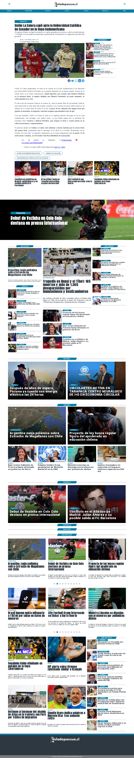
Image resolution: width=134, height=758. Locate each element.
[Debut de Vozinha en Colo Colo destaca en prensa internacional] (96, 252)
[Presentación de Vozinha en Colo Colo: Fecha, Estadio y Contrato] (12, 293)
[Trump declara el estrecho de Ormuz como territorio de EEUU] (92, 655)
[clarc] (12, 337)
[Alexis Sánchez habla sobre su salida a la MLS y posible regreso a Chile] (92, 725)
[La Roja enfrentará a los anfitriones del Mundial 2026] (12, 304)
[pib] (92, 679)
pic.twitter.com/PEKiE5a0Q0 (32, 143)
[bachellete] (96, 300)
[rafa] (90, 46)
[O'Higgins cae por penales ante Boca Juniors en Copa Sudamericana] (12, 348)
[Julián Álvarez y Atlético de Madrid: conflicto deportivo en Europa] (96, 288)
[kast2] (96, 276)
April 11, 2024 (59, 147)
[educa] (96, 264)
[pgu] (92, 702)
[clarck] (12, 326)
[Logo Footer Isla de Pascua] (66, 742)
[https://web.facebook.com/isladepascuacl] (53, 746)
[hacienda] (92, 667)
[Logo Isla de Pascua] (67, 7)
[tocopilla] (92, 644)
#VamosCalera (66, 140)
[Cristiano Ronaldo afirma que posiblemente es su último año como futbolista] (90, 55)
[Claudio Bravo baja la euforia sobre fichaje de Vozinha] (90, 73)
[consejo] (92, 713)
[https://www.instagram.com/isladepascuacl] (67, 746)
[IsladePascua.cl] (9, 5)
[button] (28, 153)
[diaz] (67, 708)
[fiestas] (92, 690)
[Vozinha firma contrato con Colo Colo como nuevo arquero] (12, 315)
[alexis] (90, 64)
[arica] (27, 707)
